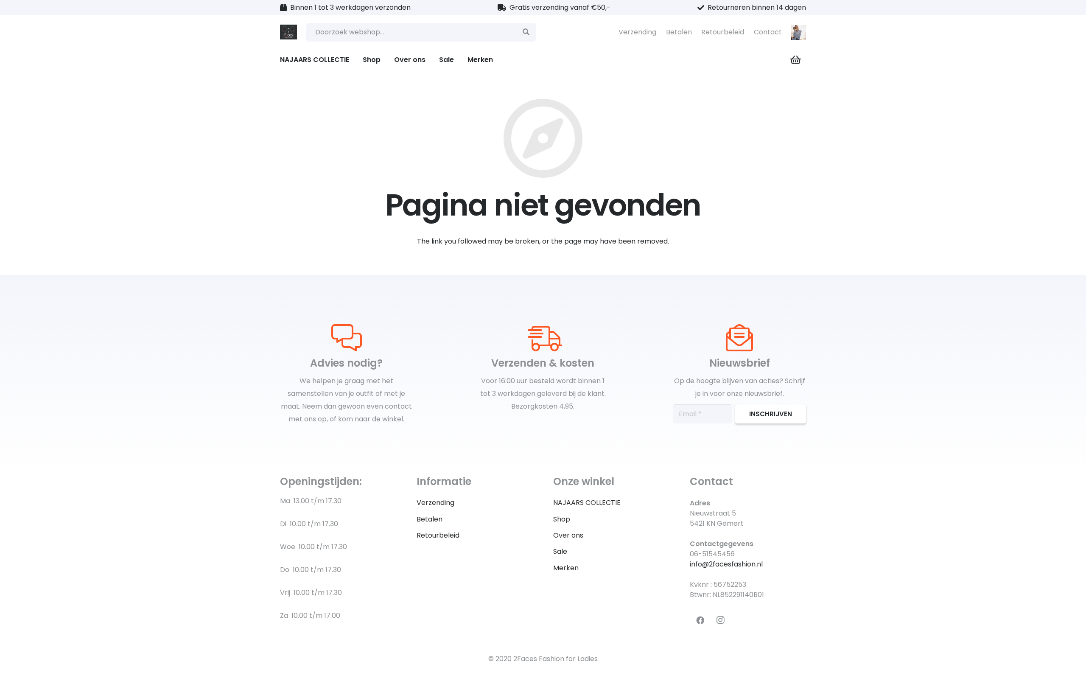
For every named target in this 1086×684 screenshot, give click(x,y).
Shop (561, 519)
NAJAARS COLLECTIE (587, 502)
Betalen (679, 32)
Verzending (637, 32)
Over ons (568, 535)
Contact (768, 32)
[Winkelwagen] (796, 59)
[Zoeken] (526, 32)
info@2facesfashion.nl (726, 564)
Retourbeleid (722, 32)
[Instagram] (720, 620)
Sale (560, 551)
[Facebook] (700, 620)
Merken (566, 568)
